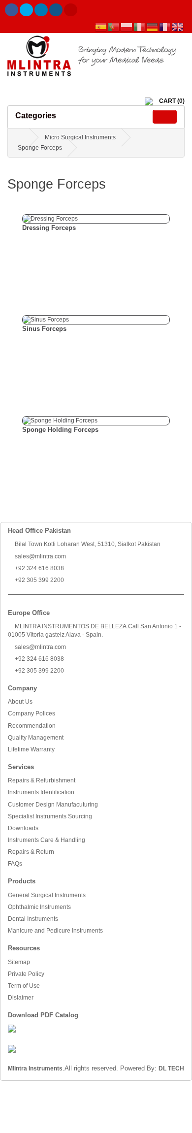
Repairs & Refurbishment (41, 780)
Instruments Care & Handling (46, 840)
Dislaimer (20, 997)
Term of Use (24, 985)
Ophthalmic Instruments (39, 907)
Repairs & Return (31, 851)
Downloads (23, 828)
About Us (20, 701)
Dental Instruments (33, 918)
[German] (152, 27)
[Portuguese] (114, 27)
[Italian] (139, 27)
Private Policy (26, 974)
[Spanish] (101, 27)
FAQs (15, 863)
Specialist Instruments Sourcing (50, 816)
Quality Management (36, 737)
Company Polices (31, 713)
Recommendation (32, 725)
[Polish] (127, 27)
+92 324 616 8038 (38, 568)
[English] (178, 27)
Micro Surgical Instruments (80, 137)
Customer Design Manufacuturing (53, 804)
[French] (165, 27)
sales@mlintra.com (39, 556)
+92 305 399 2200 (38, 580)
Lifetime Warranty (31, 749)
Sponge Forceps (40, 147)
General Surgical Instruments (47, 895)
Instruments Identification (41, 792)
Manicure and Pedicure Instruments (55, 930)
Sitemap (19, 962)
